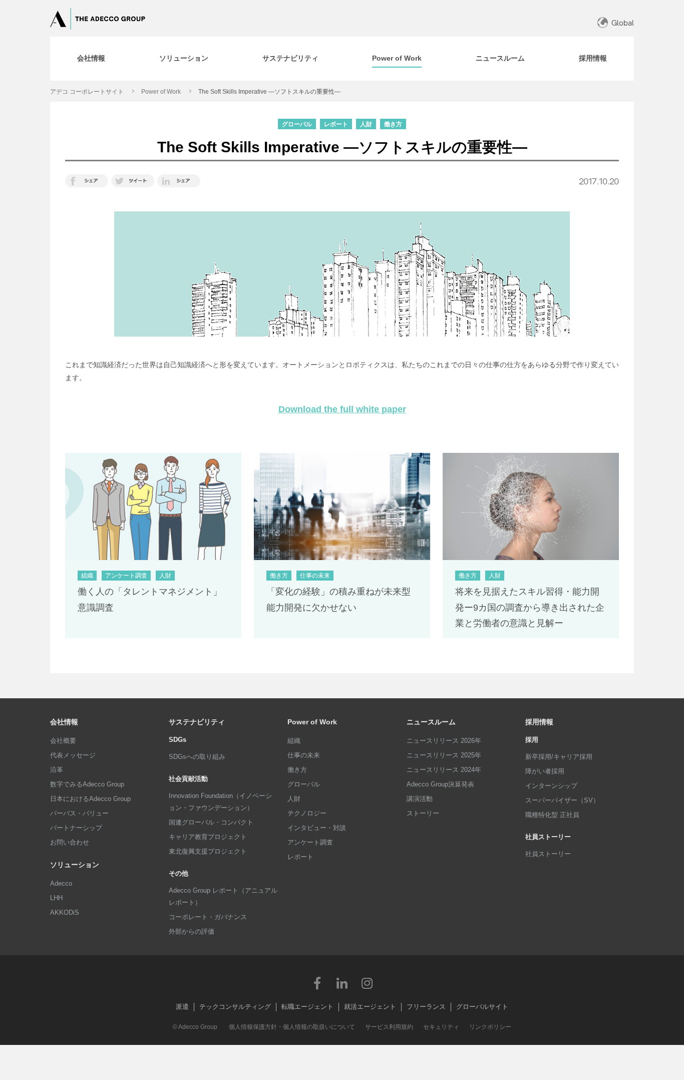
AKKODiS (64, 912)
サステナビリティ (197, 722)
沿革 (56, 769)
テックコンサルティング (235, 1006)
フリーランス (426, 1006)
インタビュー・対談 (316, 828)
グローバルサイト (482, 1006)
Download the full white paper (342, 409)
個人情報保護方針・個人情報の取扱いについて (292, 1026)
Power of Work (161, 91)
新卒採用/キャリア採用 (558, 756)
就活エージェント (370, 1006)
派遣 (182, 1006)
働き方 (297, 769)
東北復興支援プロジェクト (208, 851)
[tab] (91, 59)
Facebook (316, 982)
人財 (293, 798)
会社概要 (63, 740)
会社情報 (64, 722)
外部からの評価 (191, 931)
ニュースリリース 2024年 (444, 769)
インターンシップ (551, 785)
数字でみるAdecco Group (87, 784)
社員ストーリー (548, 854)
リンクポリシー (490, 1026)
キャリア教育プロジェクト (208, 837)
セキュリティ (441, 1026)
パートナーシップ (76, 828)
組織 (293, 740)
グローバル (303, 784)
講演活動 (420, 798)
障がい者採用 (544, 771)
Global (622, 23)
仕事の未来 (303, 755)
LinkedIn (342, 982)
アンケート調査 (310, 842)
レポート (300, 857)
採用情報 (539, 722)
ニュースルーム (431, 722)
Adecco (61, 883)
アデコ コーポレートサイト (87, 91)
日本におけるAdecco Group (90, 798)
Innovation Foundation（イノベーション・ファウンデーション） (220, 802)
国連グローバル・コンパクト (211, 822)
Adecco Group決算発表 (440, 784)
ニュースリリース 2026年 (444, 740)
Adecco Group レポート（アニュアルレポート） (223, 896)
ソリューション (74, 865)
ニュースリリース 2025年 (444, 755)
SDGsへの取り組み (197, 756)
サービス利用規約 (389, 1026)
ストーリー (423, 813)
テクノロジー (306, 813)
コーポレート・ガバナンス (208, 917)
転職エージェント (307, 1006)
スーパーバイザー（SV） (562, 800)
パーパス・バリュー (79, 813)
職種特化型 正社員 (552, 815)
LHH (56, 898)
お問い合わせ (69, 842)
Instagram (367, 982)
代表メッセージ (73, 755)
